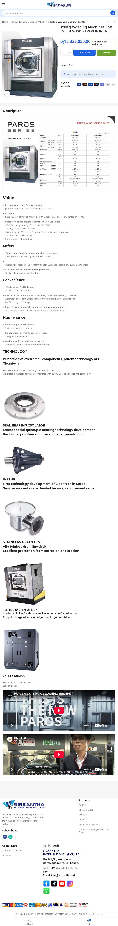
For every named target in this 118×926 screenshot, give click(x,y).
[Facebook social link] (69, 65)
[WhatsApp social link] (72, 65)
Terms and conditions (12, 850)
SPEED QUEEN (86, 810)
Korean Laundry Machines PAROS (28, 21)
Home (5, 21)
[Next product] (114, 22)
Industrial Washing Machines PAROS (66, 21)
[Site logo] (59, 4)
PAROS (82, 805)
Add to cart (84, 52)
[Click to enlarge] (7, 93)
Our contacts (8, 855)
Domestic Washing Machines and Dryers (94, 830)
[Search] (112, 12)
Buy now (106, 52)
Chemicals (83, 819)
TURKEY (83, 814)
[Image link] (23, 803)
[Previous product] (108, 22)
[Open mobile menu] (3, 4)
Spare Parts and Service (90, 824)
